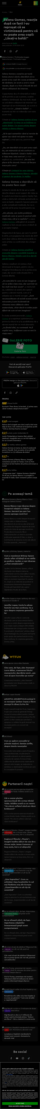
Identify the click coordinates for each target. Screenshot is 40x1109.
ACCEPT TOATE (20, 1103)
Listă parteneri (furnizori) (6, 1099)
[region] (20, 1085)
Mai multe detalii (10, 1074)
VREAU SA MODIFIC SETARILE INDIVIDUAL (19, 1106)
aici (6, 1082)
